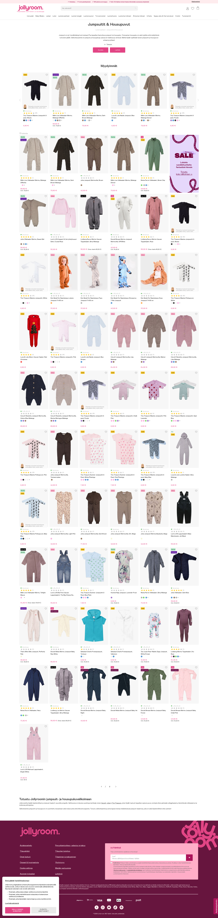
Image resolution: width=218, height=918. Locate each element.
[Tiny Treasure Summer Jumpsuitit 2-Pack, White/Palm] (87, 480)
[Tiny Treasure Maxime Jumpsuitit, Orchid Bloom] (118, 421)
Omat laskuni (25, 857)
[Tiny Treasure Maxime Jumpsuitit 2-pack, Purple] (81, 421)
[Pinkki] (28, 120)
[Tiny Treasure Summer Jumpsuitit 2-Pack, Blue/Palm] (85, 480)
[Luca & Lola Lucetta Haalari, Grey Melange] (171, 480)
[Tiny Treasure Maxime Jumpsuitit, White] (174, 244)
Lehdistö (58, 874)
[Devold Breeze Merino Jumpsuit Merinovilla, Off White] (111, 244)
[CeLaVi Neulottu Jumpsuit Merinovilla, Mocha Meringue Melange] (176, 362)
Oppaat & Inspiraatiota (29, 862)
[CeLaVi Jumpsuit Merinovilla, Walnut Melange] (113, 362)
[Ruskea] (57, 120)
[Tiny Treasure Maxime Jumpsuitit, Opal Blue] (115, 421)
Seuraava (115, 786)
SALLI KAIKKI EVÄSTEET (17, 910)
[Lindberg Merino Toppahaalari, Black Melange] (174, 656)
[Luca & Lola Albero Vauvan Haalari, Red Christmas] (21, 362)
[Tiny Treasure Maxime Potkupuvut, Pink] (21, 480)
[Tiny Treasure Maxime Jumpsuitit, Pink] (178, 244)
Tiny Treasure (116, 803)
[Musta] (24, 120)
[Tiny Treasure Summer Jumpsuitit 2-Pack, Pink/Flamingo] (83, 480)
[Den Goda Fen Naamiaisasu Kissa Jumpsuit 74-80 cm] (141, 303)
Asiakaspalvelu (196, 1)
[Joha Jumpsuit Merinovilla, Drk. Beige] (111, 538)
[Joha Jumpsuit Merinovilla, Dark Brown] (81, 538)
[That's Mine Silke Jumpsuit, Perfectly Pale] (21, 656)
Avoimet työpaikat (27, 874)
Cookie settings (26, 868)
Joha (108, 803)
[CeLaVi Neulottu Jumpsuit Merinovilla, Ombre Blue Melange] (174, 362)
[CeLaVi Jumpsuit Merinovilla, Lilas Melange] (111, 362)
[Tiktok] (115, 907)
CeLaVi (103, 803)
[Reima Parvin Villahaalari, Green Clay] (141, 185)
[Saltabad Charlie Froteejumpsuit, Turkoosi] (81, 656)
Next (198, 100)
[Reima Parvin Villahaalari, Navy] (146, 185)
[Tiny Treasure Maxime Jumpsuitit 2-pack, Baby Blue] (141, 480)
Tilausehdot (25, 851)
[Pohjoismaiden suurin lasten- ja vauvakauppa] (30, 7)
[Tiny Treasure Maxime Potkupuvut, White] (176, 244)
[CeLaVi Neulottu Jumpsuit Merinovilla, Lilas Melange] (171, 362)
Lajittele (117, 50)
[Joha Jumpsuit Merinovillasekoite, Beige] (141, 538)
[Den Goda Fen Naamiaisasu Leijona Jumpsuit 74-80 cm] (51, 303)
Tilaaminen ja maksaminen (65, 857)
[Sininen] (26, 120)
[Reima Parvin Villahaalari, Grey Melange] (144, 185)
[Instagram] (103, 907)
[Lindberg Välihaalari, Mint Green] (176, 656)
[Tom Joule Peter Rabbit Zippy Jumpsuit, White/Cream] (141, 656)
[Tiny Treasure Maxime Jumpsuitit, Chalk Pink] (111, 421)
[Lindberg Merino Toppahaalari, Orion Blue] (178, 656)
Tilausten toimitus (62, 851)
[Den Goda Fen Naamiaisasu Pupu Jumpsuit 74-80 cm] (81, 303)
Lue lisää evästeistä (12, 903)
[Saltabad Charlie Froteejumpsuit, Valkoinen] (83, 656)
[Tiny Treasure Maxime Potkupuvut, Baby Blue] (21, 538)
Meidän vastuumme (63, 868)
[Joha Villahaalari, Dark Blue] (26, 244)
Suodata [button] (100, 50)
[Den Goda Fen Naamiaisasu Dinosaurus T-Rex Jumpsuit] (111, 303)
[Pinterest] (122, 907)
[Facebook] (97, 907)
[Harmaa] (60, 120)
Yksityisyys (59, 862)
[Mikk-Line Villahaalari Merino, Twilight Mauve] (22, 185)
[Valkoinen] (53, 120)
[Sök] (135, 8)
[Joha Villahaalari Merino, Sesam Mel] (21, 244)
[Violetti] (171, 120)
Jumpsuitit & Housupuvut (114, 30)
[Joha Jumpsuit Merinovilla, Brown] (81, 185)
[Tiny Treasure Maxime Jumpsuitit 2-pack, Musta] (171, 244)
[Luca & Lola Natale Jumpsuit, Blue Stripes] (81, 362)
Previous (20, 100)
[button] (193, 8)
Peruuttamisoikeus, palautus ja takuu (70, 845)
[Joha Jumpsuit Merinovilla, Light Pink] (51, 538)
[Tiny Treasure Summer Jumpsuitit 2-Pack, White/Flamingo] (81, 480)
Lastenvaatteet (100, 30)
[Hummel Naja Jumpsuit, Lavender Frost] (111, 597)
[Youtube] (109, 907)
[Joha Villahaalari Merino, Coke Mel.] (24, 244)
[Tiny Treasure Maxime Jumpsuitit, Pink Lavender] (113, 421)
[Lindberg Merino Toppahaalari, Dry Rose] (171, 656)
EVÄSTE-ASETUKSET (44, 910)
